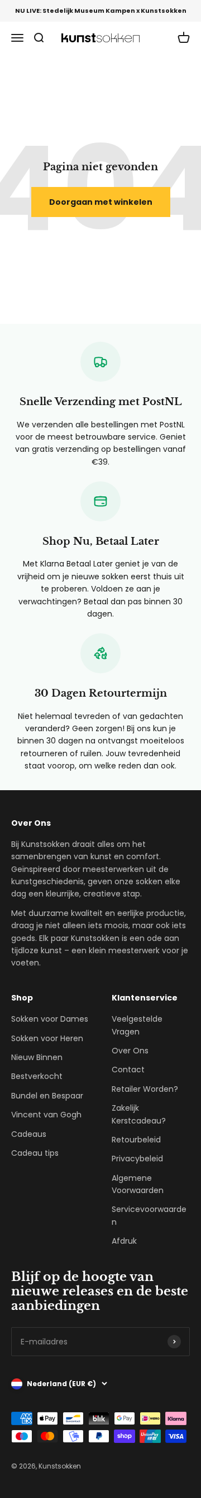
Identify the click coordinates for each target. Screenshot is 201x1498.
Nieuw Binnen (37, 1057)
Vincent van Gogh (46, 1114)
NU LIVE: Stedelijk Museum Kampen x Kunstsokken (100, 10)
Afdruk (124, 1240)
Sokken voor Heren (47, 1038)
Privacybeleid (137, 1158)
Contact (128, 1069)
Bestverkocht (37, 1076)
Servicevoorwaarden (149, 1215)
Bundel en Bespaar (47, 1095)
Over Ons (130, 1050)
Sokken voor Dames (49, 1018)
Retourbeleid (136, 1139)
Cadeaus (28, 1134)
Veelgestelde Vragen (137, 1025)
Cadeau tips (35, 1153)
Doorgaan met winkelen (100, 202)
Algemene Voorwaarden (138, 1184)
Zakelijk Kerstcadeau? (139, 1114)
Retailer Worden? (145, 1089)
